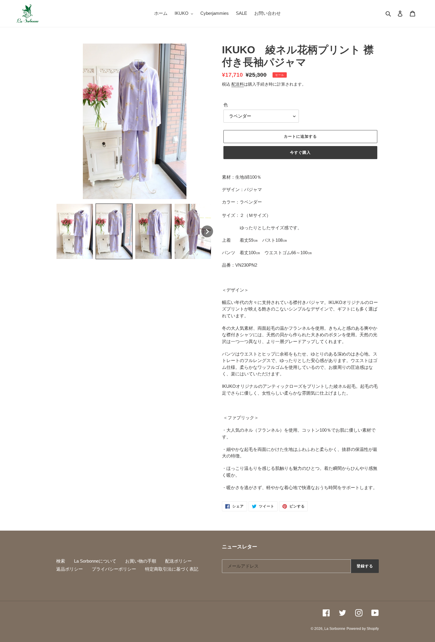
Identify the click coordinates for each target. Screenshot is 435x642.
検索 (60, 560)
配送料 (237, 84)
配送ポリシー (178, 560)
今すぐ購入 (300, 152)
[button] (74, 231)
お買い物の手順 (140, 560)
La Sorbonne (334, 629)
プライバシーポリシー (114, 568)
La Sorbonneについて (95, 560)
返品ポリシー (69, 568)
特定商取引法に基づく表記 (171, 568)
